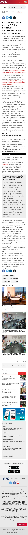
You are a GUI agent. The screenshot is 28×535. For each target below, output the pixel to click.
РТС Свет (20, 508)
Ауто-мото (22, 497)
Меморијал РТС (19, 499)
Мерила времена (7, 492)
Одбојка (24, 496)
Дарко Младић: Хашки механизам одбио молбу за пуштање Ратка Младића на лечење (10, 391)
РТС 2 (10, 508)
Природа (22, 503)
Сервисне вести (6, 493)
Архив (22, 517)
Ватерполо (10, 497)
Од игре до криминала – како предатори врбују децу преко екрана (9, 398)
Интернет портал (17, 520)
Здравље (5, 503)
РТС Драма (8, 509)
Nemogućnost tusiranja (8, 439)
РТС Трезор (12, 510)
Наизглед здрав (14, 505)
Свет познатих (20, 502)
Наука (17, 503)
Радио (4, 514)
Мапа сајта (22, 524)
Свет (19, 490)
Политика (9, 490)
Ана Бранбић (6, 281)
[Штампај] (14, 17)
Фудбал (8, 496)
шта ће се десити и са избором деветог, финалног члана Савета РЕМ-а (13, 71)
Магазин (4, 501)
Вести (4, 490)
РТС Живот (15, 509)
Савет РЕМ (15, 281)
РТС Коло (5, 510)
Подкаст (21, 493)
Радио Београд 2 (21, 514)
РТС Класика (23, 509)
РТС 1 (6, 508)
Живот (9, 501)
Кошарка (13, 496)
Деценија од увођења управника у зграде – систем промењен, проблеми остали (10, 404)
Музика (23, 501)
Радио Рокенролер (12, 516)
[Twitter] (7, 17)
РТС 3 (14, 508)
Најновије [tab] (4, 370)
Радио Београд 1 (11, 514)
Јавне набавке (21, 519)
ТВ (3, 508)
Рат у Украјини (16, 492)
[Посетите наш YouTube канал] (18, 482)
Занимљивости (16, 501)
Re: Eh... (4, 453)
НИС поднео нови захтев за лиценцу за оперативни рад (10, 384)
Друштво (15, 491)
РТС (4, 519)
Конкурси (9, 520)
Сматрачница (14, 493)
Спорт (3, 496)
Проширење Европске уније (10, 278)
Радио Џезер (16, 517)
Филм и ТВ (11, 503)
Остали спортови (9, 499)
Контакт (8, 519)
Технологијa (7, 502)
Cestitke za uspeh (7, 446)
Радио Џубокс (22, 516)
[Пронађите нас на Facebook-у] (14, 482)
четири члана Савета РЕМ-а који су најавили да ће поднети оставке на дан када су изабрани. (13, 82)
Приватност (6, 529)
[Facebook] (3, 17)
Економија (21, 491)
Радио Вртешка (8, 517)
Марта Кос (5, 164)
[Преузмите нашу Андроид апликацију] (14, 471)
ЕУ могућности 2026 (18, 494)
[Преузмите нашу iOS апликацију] (14, 467)
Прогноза (6, 366)
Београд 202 (17, 515)
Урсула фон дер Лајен (8, 275)
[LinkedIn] (10, 17)
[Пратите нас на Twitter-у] (10, 482)
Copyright (12, 529)
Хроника (9, 491)
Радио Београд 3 (8, 515)
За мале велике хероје (20, 504)
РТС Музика (19, 510)
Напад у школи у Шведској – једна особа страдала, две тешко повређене (10, 378)
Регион (15, 490)
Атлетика (17, 497)
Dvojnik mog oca (6, 432)
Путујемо (13, 502)
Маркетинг (13, 519)
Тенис (18, 496)
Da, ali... (4, 426)
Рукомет (4, 497)
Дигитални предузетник (7, 504)
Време (22, 492)
